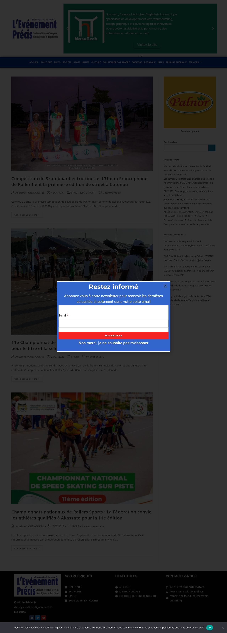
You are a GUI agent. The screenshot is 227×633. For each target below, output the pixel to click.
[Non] (222, 627)
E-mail (63, 315)
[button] (165, 285)
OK (209, 627)
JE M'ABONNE (113, 335)
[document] (113, 316)
